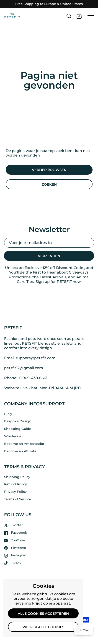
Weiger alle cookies (43, 627)
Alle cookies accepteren (43, 614)
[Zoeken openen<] (69, 15)
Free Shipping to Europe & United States (49, 4)
